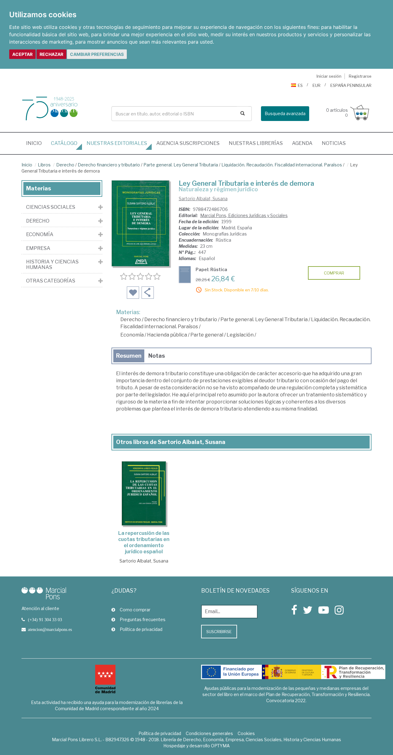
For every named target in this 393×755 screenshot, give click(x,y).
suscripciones (188, 143)
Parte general (206, 335)
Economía (132, 335)
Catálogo (64, 143)
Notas (156, 355)
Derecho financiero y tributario (109, 164)
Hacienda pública (167, 335)
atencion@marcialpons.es (50, 629)
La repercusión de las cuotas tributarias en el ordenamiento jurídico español (143, 542)
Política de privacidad (141, 629)
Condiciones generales (209, 733)
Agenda (302, 143)
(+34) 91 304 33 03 (45, 619)
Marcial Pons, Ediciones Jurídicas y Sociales (244, 215)
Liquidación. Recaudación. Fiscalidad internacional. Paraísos (281, 164)
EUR (317, 85)
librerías (256, 143)
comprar (334, 272)
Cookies (246, 733)
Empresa (38, 248)
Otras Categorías (50, 281)
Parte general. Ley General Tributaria (180, 164)
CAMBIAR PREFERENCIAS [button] (97, 54)
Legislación (240, 335)
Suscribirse (219, 631)
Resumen (129, 355)
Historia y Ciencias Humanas (52, 264)
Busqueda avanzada (285, 113)
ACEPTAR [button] (22, 54)
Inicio (36, 143)
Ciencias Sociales (50, 207)
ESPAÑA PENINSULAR (351, 85)
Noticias (334, 143)
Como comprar (135, 609)
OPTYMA (220, 745)
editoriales (117, 143)
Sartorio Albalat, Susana (203, 198)
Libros (44, 164)
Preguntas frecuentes (142, 619)
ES (300, 85)
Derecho (65, 164)
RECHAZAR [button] (51, 54)
